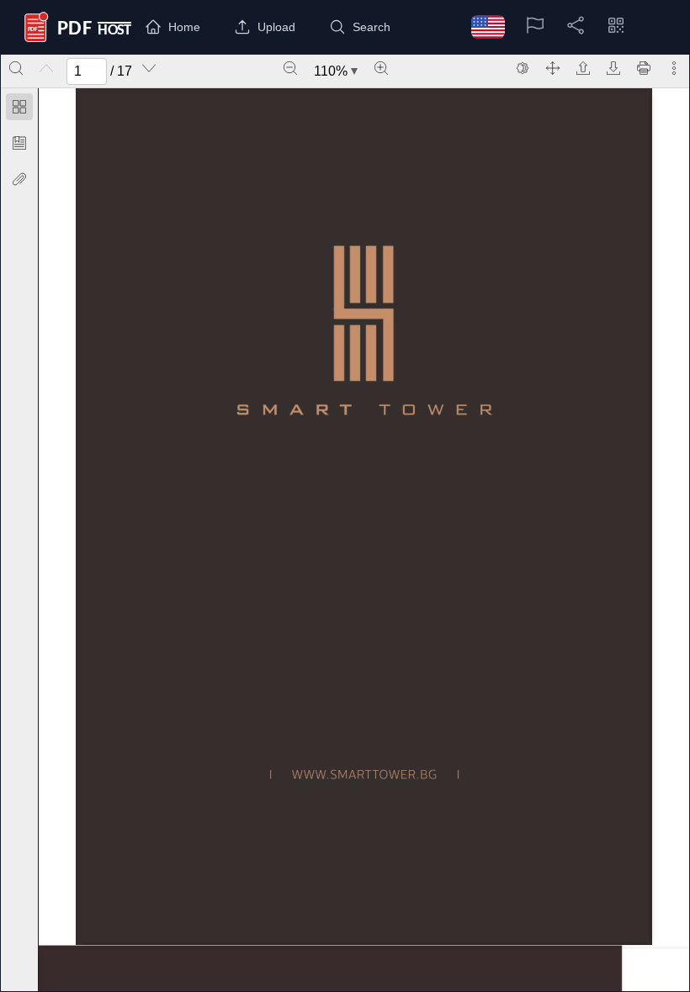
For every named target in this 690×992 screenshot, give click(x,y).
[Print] (643, 68)
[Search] (16, 68)
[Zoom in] (381, 68)
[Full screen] (552, 68)
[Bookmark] (19, 142)
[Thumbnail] (19, 106)
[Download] (613, 68)
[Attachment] (19, 179)
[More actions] (674, 68)
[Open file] (583, 68)
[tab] (19, 110)
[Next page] (148, 68)
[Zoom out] (290, 68)
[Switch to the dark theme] (522, 68)
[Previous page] (46, 68)
